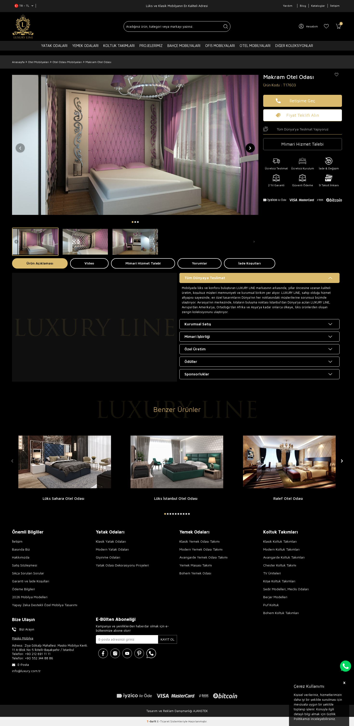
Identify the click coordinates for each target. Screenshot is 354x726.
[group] (135, 145)
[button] (132, 222)
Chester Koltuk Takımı (279, 565)
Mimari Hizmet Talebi (143, 263)
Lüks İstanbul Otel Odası (175, 498)
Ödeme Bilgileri (23, 589)
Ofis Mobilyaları (220, 46)
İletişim (335, 5)
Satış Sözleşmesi (24, 565)
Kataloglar (318, 5)
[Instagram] (115, 653)
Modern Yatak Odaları (112, 549)
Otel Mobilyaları (255, 46)
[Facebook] (103, 653)
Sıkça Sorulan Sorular (28, 573)
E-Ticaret (163, 721)
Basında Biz (21, 549)
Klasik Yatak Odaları (111, 541)
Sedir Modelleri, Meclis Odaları (286, 589)
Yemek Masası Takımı (195, 565)
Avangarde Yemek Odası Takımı (203, 557)
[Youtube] (127, 653)
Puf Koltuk (271, 605)
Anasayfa (18, 62)
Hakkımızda (20, 557)
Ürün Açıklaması (39, 263)
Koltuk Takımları (119, 46)
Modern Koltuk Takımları (281, 549)
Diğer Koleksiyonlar (294, 46)
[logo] (23, 26)
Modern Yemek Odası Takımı (201, 549)
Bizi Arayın (26, 629)
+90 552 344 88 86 (39, 658)
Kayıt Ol (167, 639)
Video (89, 263)
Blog (303, 5)
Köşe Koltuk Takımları (279, 581)
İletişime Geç (302, 100)
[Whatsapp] (151, 653)
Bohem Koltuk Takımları (281, 613)
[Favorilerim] (326, 26)
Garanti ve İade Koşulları (30, 581)
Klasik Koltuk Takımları (280, 541)
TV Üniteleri (272, 573)
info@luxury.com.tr (26, 671)
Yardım (287, 5)
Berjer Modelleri (275, 597)
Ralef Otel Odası (288, 498)
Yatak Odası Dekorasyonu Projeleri (122, 565)
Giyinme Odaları (108, 557)
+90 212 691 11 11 (38, 654)
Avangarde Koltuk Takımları (284, 557)
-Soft (152, 721)
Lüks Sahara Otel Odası (63, 498)
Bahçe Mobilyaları (183, 46)
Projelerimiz (151, 46)
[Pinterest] (139, 653)
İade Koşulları (249, 263)
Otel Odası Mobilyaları (67, 62)
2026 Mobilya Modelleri (29, 597)
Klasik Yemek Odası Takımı (199, 541)
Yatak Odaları (54, 46)
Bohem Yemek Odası (195, 573)
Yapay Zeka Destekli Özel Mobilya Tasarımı (44, 605)
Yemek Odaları (85, 46)
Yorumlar (199, 263)
